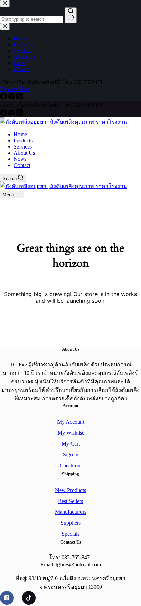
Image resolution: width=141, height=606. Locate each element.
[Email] (12, 114)
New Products (70, 490)
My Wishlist (70, 433)
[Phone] (19, 114)
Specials (70, 534)
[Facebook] (4, 114)
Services (23, 147)
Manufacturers (70, 512)
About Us (24, 153)
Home (20, 134)
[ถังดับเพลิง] (7, 598)
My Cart (71, 444)
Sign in (70, 454)
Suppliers (71, 523)
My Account (70, 422)
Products (23, 140)
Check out (71, 465)
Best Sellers (70, 501)
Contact (22, 165)
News (20, 159)
